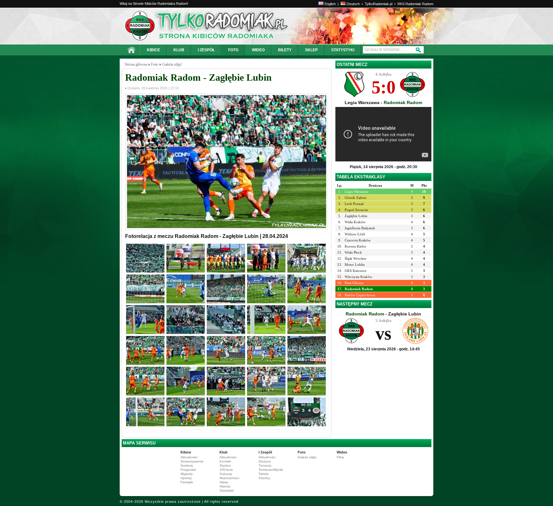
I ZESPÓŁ (206, 50)
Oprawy (186, 478)
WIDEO (258, 50)
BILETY (285, 50)
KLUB (178, 50)
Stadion (225, 465)
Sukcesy (226, 474)
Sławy (224, 482)
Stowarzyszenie (192, 461)
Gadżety (186, 465)
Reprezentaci (229, 478)
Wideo (342, 452)
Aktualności (188, 457)
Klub (224, 452)
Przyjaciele (188, 469)
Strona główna (136, 64)
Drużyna (265, 461)
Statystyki (227, 490)
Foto (154, 64)
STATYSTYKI (342, 50)
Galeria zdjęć (172, 64)
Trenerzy (265, 465)
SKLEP (311, 50)
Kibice (185, 452)
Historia (225, 486)
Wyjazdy (186, 474)
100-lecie (226, 469)
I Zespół (265, 452)
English (330, 4)
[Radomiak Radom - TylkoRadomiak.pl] (183, 26)
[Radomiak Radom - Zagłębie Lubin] (226, 226)
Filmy (340, 457)
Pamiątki (186, 482)
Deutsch (353, 4)
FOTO (233, 50)
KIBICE (153, 50)
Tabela (263, 474)
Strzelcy (264, 478)
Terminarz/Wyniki (271, 469)
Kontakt (225, 461)
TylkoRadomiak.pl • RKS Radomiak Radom (399, 4)
